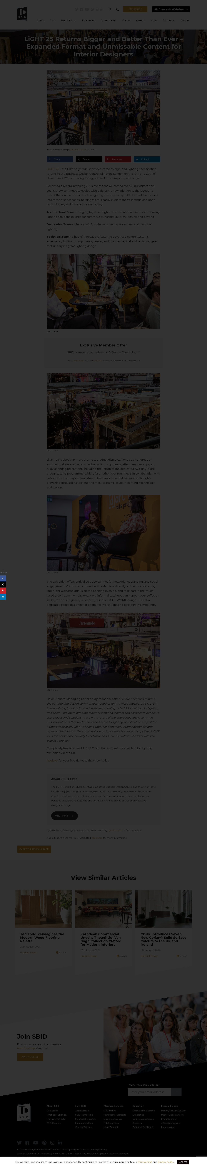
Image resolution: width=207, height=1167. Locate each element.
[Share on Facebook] (3, 578)
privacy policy (165, 1161)
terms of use (145, 1161)
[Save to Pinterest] (3, 590)
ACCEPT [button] (183, 1162)
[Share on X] (3, 584)
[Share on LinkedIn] (3, 596)
